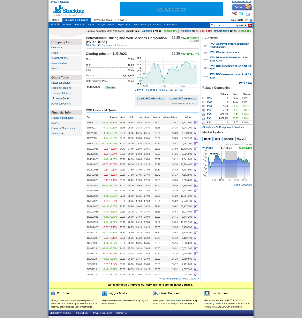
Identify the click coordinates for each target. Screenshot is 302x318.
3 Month (150, 89)
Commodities (170, 24)
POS (209, 106)
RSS (54, 24)
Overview (56, 47)
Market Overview (243, 184)
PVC (209, 114)
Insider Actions (59, 58)
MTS (209, 98)
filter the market (173, 300)
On (247, 20)
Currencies (155, 24)
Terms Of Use (81, 313)
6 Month (160, 89)
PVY (209, 122)
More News (245, 82)
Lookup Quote (61, 98)
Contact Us (122, 313)
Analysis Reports (106, 24)
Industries (79, 24)
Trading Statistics (60, 93)
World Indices (140, 24)
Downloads (57, 133)
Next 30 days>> (190, 278)
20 (190, 103)
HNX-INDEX (185, 31)
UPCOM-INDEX (221, 31)
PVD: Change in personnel (225, 52)
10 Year (179, 89)
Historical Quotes (60, 82)
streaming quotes (213, 303)
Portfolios (89, 303)
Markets (67, 24)
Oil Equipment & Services (112, 45)
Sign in (54, 1)
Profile (55, 52)
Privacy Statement (102, 313)
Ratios (55, 123)
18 (187, 103)
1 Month (139, 89)
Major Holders (59, 63)
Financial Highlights (62, 117)
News (54, 68)
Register (64, 1)
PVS (209, 118)
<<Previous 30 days (170, 278)
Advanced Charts (61, 103)
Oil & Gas (91, 45)
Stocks (91, 24)
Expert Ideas (124, 24)
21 (193, 103)
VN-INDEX (147, 31)
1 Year (169, 89)
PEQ (209, 102)
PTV (209, 110)
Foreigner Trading (61, 87)
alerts (120, 300)
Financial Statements (63, 128)
